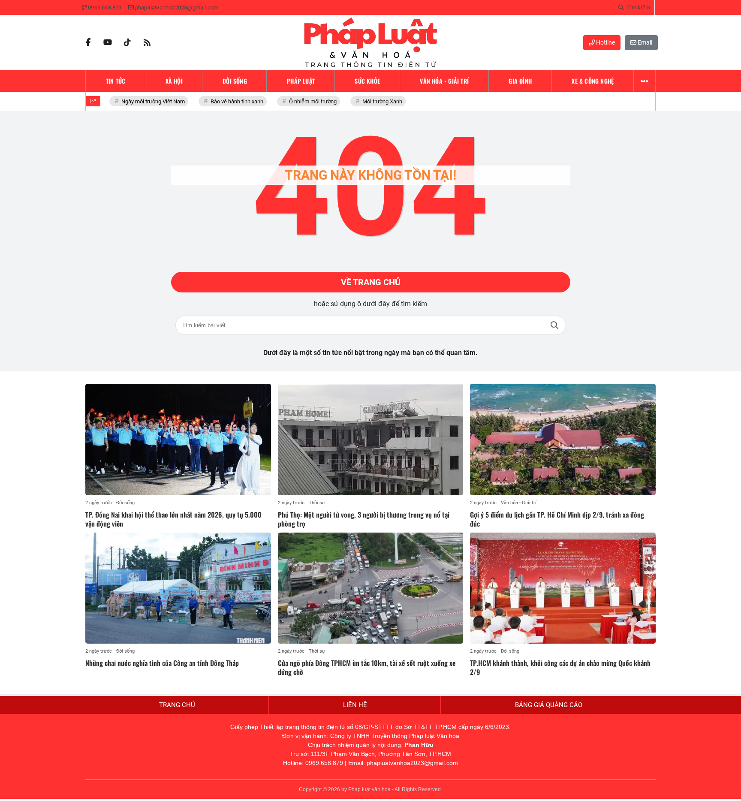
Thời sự (317, 503)
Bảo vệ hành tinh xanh (229, 101)
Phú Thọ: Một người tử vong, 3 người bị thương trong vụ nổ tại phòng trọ (363, 519)
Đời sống (125, 503)
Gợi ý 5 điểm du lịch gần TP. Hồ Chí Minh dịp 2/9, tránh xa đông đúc (557, 519)
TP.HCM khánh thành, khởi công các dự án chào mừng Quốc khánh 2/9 (560, 667)
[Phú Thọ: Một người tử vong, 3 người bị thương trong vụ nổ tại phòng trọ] (371, 439)
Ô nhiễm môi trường (305, 101)
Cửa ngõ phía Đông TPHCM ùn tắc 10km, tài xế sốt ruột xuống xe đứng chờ (366, 667)
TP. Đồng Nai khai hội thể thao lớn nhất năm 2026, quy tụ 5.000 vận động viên (173, 519)
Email (644, 42)
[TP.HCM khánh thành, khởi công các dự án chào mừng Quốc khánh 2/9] (563, 588)
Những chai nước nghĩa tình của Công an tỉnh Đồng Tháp (162, 663)
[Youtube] (107, 42)
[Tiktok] (127, 42)
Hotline (605, 42)
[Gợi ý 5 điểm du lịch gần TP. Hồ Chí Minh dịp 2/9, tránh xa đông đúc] (563, 439)
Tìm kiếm (554, 325)
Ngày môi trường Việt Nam (145, 101)
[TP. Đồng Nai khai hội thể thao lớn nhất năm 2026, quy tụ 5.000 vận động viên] (178, 439)
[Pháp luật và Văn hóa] (370, 42)
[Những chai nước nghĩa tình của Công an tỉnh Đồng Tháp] (178, 588)
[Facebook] (88, 42)
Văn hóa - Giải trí (518, 503)
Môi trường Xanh (375, 101)
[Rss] (147, 42)
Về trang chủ (371, 282)
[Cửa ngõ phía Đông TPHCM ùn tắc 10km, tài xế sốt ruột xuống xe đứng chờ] (371, 588)
